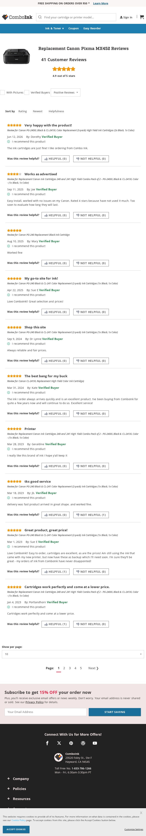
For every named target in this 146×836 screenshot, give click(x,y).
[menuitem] (54, 28)
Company (21, 778)
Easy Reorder (92, 28)
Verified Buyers (40, 92)
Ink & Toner (53, 28)
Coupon (73, 28)
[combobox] (76, 17)
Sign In (127, 17)
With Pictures (14, 92)
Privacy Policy (34, 702)
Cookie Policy (19, 820)
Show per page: (12, 647)
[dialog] (73, 822)
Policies (19, 788)
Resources (21, 798)
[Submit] (40, 17)
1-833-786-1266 (81, 768)
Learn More (100, 3)
